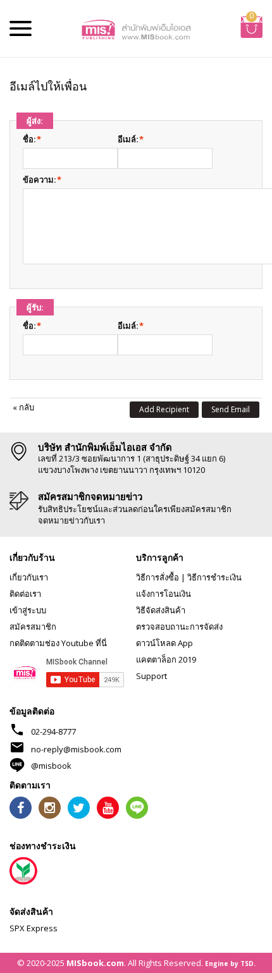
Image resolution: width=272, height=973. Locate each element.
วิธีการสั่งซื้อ (157, 577)
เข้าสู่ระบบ (27, 610)
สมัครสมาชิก (32, 626)
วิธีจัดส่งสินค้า (160, 610)
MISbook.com (95, 963)
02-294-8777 (53, 731)
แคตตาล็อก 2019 (166, 659)
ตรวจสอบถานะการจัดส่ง (179, 626)
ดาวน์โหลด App (164, 643)
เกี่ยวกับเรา (28, 577)
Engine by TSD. (230, 963)
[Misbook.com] (136, 28)
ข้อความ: (39, 179)
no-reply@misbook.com (76, 749)
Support (151, 676)
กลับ (23, 407)
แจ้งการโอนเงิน (163, 593)
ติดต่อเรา (25, 593)
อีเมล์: (128, 139)
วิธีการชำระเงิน (214, 577)
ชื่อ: (29, 139)
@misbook (51, 765)
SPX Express (33, 928)
